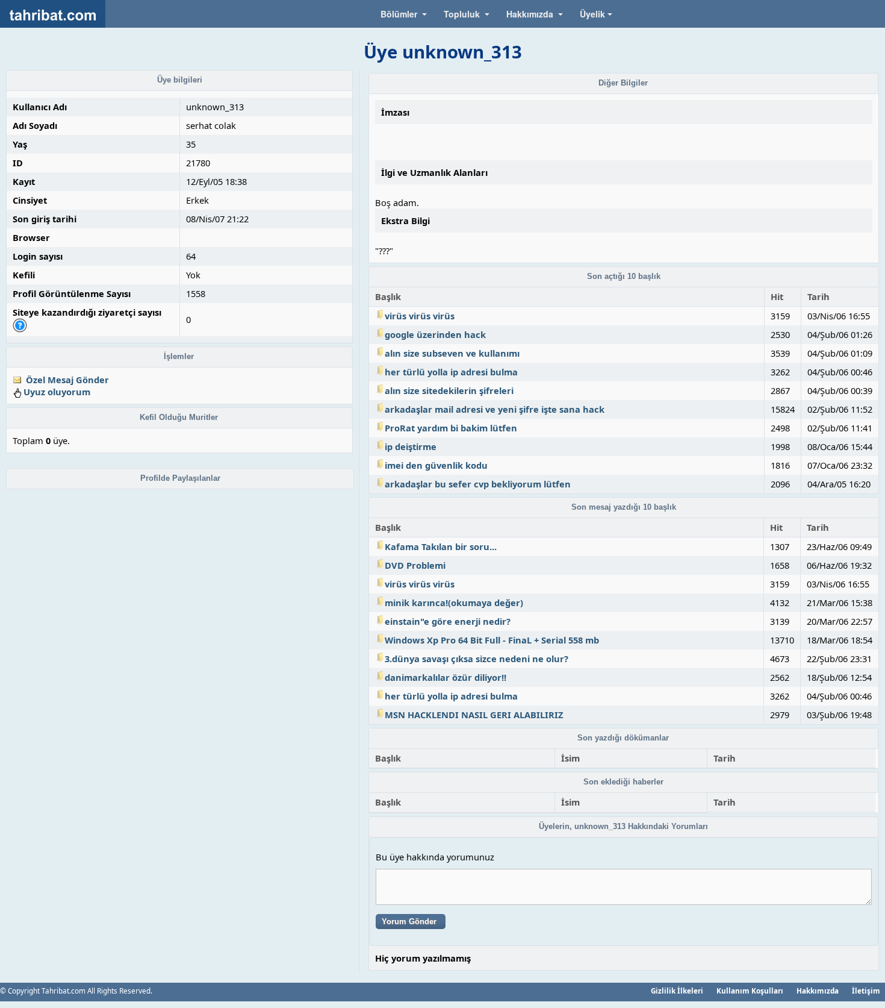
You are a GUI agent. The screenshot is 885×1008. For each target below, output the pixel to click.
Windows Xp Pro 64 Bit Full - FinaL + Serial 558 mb (492, 640)
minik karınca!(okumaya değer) (454, 602)
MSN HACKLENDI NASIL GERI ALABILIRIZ (474, 715)
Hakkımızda (817, 990)
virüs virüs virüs (420, 316)
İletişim (866, 990)
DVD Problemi (415, 565)
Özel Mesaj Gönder (67, 380)
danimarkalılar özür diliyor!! (445, 677)
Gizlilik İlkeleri (677, 990)
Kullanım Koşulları (749, 990)
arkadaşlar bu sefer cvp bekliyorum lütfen (478, 484)
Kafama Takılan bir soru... (441, 546)
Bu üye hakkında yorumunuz (435, 857)
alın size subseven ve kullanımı (452, 353)
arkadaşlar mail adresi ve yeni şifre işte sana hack (494, 409)
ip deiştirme (410, 446)
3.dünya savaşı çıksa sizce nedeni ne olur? (476, 659)
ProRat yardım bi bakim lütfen (451, 428)
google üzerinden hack (435, 334)
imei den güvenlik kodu (436, 465)
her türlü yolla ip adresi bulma (451, 372)
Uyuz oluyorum (56, 392)
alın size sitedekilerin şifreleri (449, 390)
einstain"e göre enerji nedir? (448, 621)
